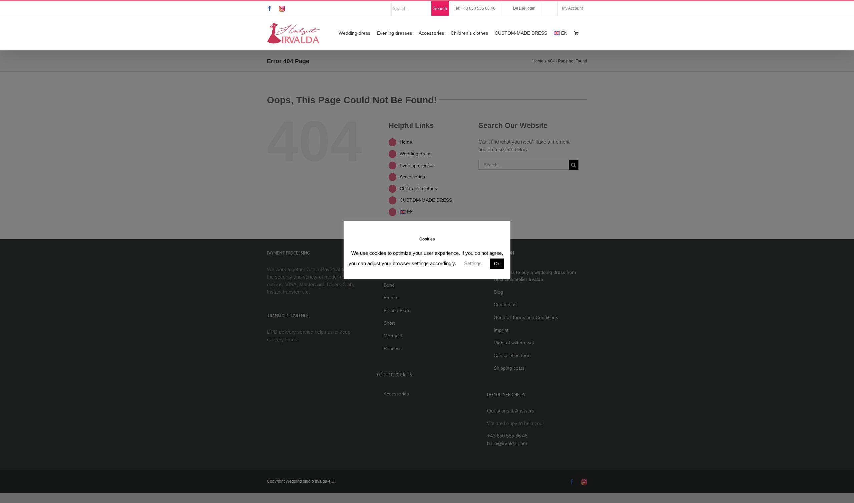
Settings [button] (473, 263)
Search (440, 8)
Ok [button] (497, 263)
